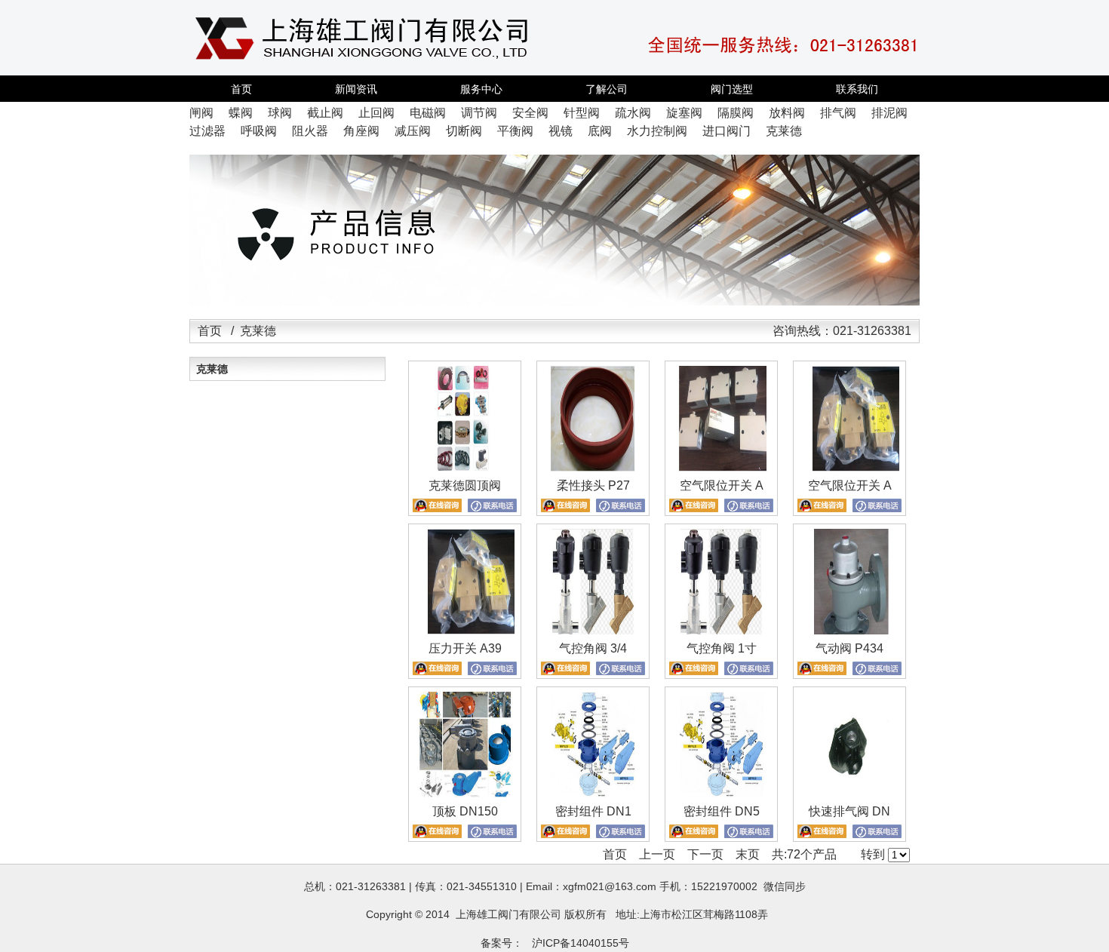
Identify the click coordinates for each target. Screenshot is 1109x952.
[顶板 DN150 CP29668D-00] (465, 793)
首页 (241, 89)
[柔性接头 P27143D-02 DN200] (593, 467)
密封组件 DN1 (593, 811)
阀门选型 (732, 89)
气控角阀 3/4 (593, 648)
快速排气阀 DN (849, 811)
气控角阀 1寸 (722, 648)
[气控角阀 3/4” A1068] (593, 630)
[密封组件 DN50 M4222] (721, 793)
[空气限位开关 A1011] (849, 467)
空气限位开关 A (721, 485)
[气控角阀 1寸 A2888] (721, 630)
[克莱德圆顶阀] (465, 467)
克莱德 (212, 369)
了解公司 (606, 89)
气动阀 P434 (849, 648)
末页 (748, 854)
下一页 (705, 854)
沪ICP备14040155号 (580, 943)
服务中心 (481, 89)
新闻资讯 (356, 89)
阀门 (508, 914)
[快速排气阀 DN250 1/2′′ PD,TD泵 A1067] (849, 793)
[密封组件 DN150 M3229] (593, 793)
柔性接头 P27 (593, 485)
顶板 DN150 (465, 811)
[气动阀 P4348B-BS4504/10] (849, 630)
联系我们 (857, 89)
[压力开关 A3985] (465, 630)
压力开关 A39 (465, 648)
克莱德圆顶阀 (465, 485)
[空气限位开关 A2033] (721, 467)
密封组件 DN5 (722, 811)
